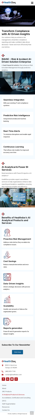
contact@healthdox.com (13, 374)
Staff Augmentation (8, 404)
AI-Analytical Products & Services (13, 394)
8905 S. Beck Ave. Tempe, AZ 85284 (11, 366)
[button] (3, 379)
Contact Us (6, 410)
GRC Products (7, 391)
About (4, 388)
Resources (6, 407)
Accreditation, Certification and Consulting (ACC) (16, 399)
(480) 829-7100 (10, 371)
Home (4, 385)
